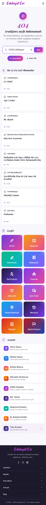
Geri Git (32, 58)
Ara (38, 50)
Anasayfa (16, 58)
